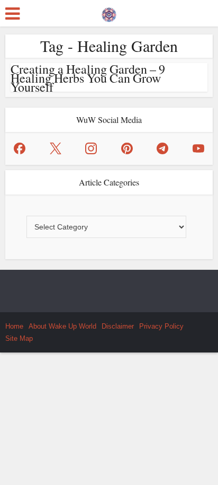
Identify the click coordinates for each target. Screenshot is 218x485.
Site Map (19, 338)
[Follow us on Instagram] (91, 148)
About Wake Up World (62, 326)
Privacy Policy (161, 326)
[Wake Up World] (109, 12)
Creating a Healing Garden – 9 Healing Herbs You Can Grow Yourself (88, 77)
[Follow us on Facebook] (19, 148)
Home (14, 326)
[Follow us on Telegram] (162, 148)
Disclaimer (118, 326)
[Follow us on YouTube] (198, 148)
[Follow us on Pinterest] (127, 148)
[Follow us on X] (55, 148)
